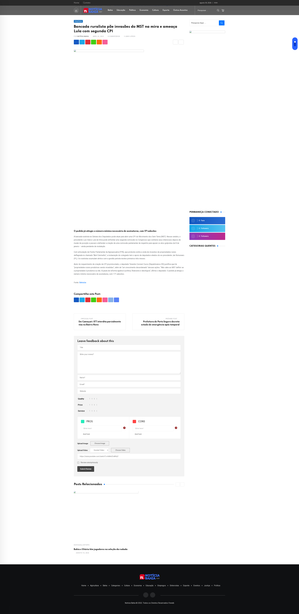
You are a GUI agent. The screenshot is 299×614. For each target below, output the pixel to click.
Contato (86, 3)
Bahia (110, 10)
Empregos (161, 585)
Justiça (207, 585)
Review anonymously (89, 462)
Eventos (196, 585)
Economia (144, 10)
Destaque (78, 545)
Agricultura (94, 585)
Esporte (166, 10)
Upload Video (82, 450)
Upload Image (82, 443)
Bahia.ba (82, 282)
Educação (121, 10)
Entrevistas (174, 585)
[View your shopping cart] (223, 10)
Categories (115, 585)
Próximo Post (171, 319)
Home (76, 3)
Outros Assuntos (180, 10)
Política (132, 10)
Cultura (155, 10)
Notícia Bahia (83, 36)
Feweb (171, 603)
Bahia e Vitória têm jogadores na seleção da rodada (100, 549)
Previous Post (87, 319)
